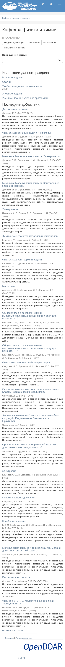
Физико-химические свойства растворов (26, 362)
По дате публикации (14, 42)
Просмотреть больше (12, 630)
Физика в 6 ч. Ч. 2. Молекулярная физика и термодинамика (28, 602)
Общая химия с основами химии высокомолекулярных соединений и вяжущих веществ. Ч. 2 (29, 315)
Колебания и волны (14, 521)
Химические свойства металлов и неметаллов (30, 236)
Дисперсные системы (15, 109)
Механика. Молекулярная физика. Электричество (31, 156)
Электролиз (9, 471)
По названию (49, 42)
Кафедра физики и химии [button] (15, 17)
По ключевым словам (14, 47)
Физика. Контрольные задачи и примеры (26, 132)
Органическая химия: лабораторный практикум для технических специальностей (30, 445)
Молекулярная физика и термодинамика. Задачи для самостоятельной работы (31, 549)
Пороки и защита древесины (19, 497)
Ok (59, 60)
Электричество (11, 209)
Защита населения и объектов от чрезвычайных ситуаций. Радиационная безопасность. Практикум (31, 418)
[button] (43, 3)
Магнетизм (8, 286)
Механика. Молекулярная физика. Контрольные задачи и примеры (30, 184)
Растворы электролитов (16, 577)
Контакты (9, 638)
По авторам (34, 42)
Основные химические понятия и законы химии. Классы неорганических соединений (31, 390)
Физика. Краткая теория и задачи (22, 259)
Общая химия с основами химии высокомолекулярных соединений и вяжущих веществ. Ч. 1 (29, 347)
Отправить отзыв (23, 638)
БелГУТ (21, 657)
